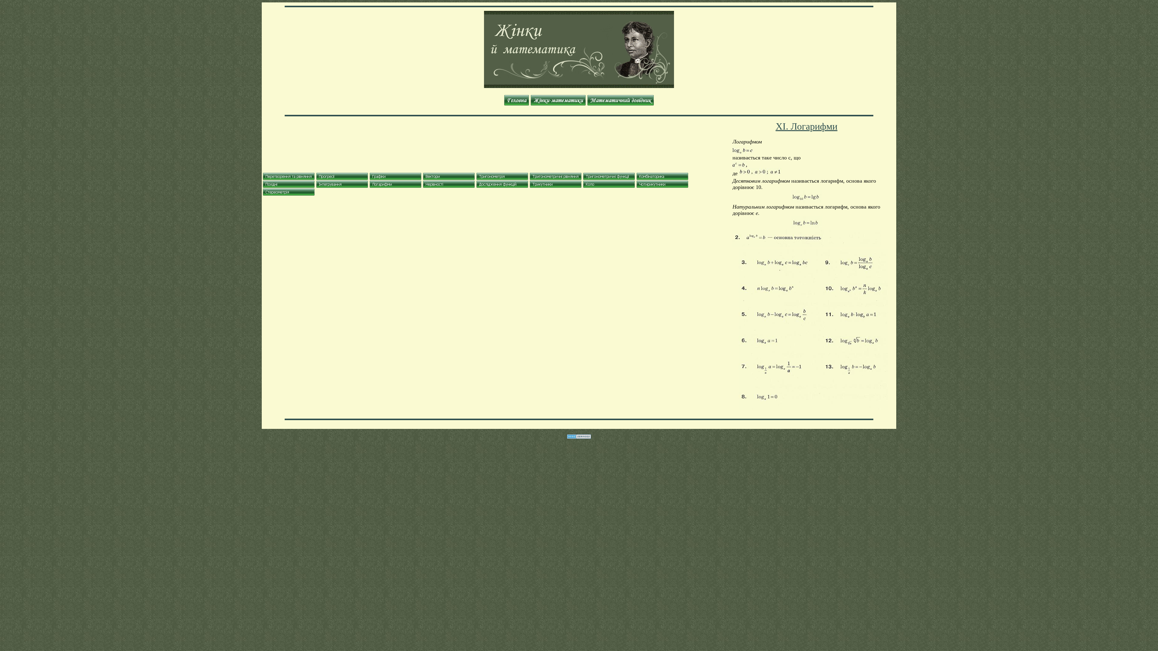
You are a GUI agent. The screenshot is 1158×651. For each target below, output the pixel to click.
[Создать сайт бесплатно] (579, 437)
